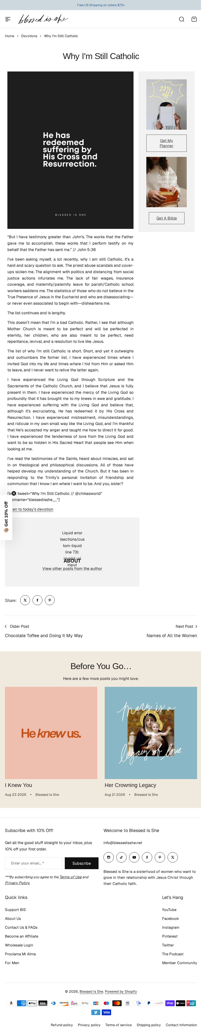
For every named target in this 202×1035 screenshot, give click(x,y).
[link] (25, 600)
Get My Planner (166, 143)
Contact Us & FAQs (21, 930)
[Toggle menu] (7, 19)
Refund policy (58, 1028)
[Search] (181, 19)
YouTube (165, 912)
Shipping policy (145, 1028)
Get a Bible (166, 218)
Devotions (29, 36)
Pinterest (166, 939)
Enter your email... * (27, 866)
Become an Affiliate (21, 939)
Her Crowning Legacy (130, 785)
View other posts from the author (72, 568)
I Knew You (18, 785)
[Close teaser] (13, 493)
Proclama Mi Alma (20, 957)
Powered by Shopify (119, 994)
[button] (6, 517)
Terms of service (115, 1028)
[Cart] (194, 19)
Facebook (166, 921)
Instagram (167, 930)
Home (9, 36)
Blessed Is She (89, 994)
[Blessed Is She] (43, 19)
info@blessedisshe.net (121, 846)
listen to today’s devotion (30, 509)
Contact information (177, 1028)
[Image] (166, 104)
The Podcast (169, 957)
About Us (13, 921)
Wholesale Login (19, 948)
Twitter (164, 948)
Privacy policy (85, 1028)
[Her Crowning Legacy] (151, 733)
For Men (12, 966)
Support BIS (15, 912)
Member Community (175, 966)
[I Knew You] (51, 733)
